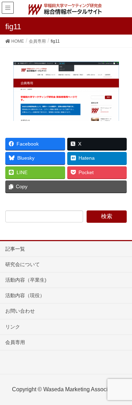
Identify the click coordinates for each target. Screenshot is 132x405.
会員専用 (15, 342)
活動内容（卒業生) (25, 280)
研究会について (22, 264)
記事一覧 (15, 249)
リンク (12, 327)
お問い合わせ (20, 311)
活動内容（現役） (25, 295)
